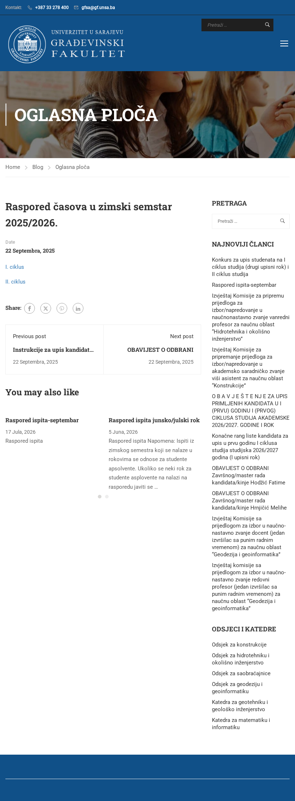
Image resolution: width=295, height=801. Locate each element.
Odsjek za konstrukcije (239, 644)
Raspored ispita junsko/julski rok (154, 420)
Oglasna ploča (72, 167)
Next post (182, 336)
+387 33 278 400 (52, 7)
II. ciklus (15, 281)
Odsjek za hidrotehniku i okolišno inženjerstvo (240, 659)
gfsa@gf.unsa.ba (98, 7)
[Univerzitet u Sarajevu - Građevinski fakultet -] (68, 44)
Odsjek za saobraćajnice (241, 673)
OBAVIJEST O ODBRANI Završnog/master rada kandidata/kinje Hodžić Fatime (248, 475)
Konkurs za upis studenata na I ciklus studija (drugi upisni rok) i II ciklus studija (250, 267)
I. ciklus (14, 267)
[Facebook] (29, 308)
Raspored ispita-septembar (42, 420)
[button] (99, 496)
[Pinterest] (61, 308)
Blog (37, 167)
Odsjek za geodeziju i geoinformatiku (237, 688)
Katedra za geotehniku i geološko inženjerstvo (240, 706)
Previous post (29, 336)
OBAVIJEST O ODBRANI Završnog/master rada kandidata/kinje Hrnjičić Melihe (249, 500)
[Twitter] (45, 308)
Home (12, 167)
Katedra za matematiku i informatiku (241, 724)
